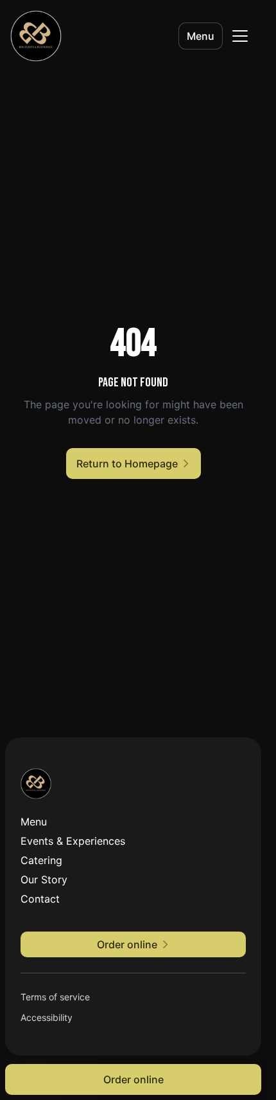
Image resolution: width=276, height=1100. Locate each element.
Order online (133, 1079)
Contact (40, 898)
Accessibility (47, 1017)
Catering (41, 860)
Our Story (44, 879)
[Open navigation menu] (240, 36)
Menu (200, 36)
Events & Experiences (73, 840)
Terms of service (55, 996)
